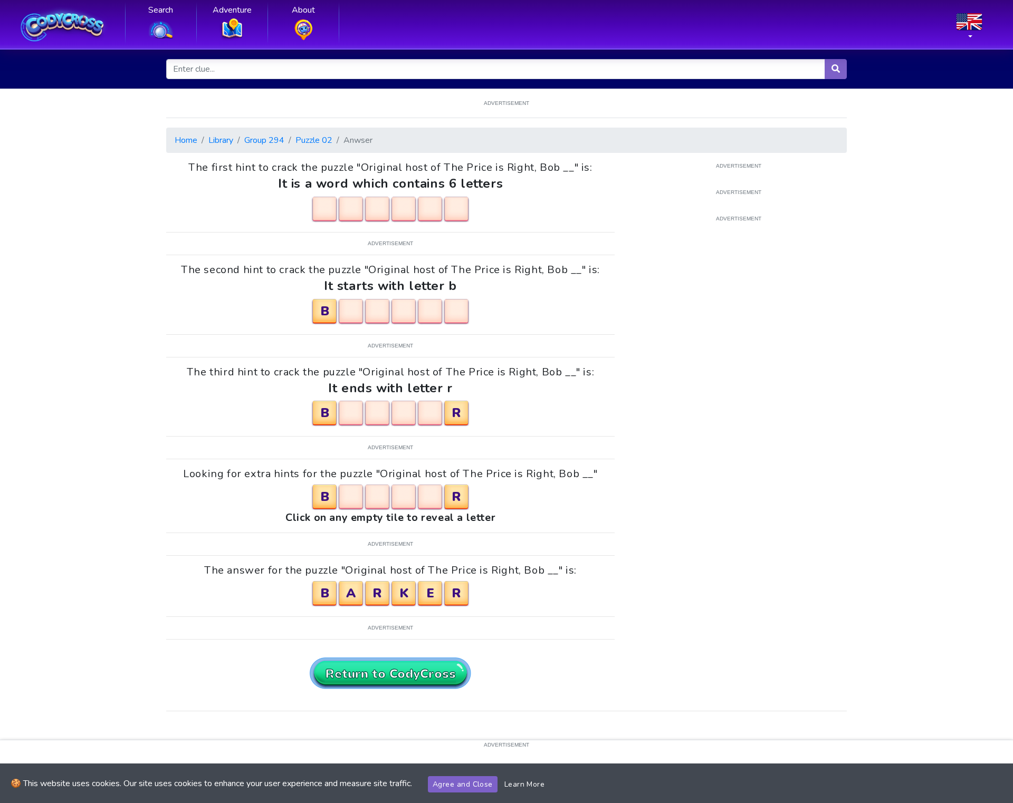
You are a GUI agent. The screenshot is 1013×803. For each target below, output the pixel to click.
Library (220, 140)
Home (186, 140)
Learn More (524, 784)
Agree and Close (463, 784)
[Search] (836, 69)
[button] (969, 29)
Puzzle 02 (313, 140)
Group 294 (264, 140)
